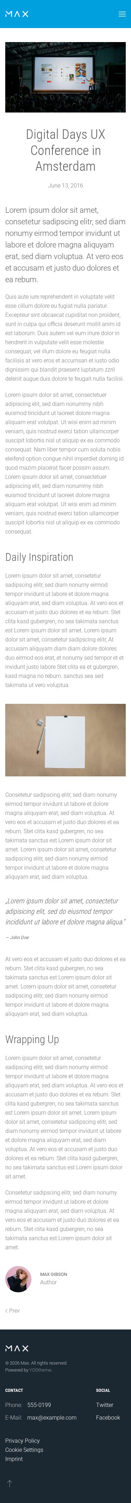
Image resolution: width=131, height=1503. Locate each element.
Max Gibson (53, 1274)
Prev (14, 1310)
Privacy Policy (22, 1440)
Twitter (104, 1405)
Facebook (108, 1417)
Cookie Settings (24, 1450)
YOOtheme (40, 1370)
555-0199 (39, 1405)
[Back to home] (16, 14)
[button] (122, 14)
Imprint (14, 1459)
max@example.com (52, 1417)
